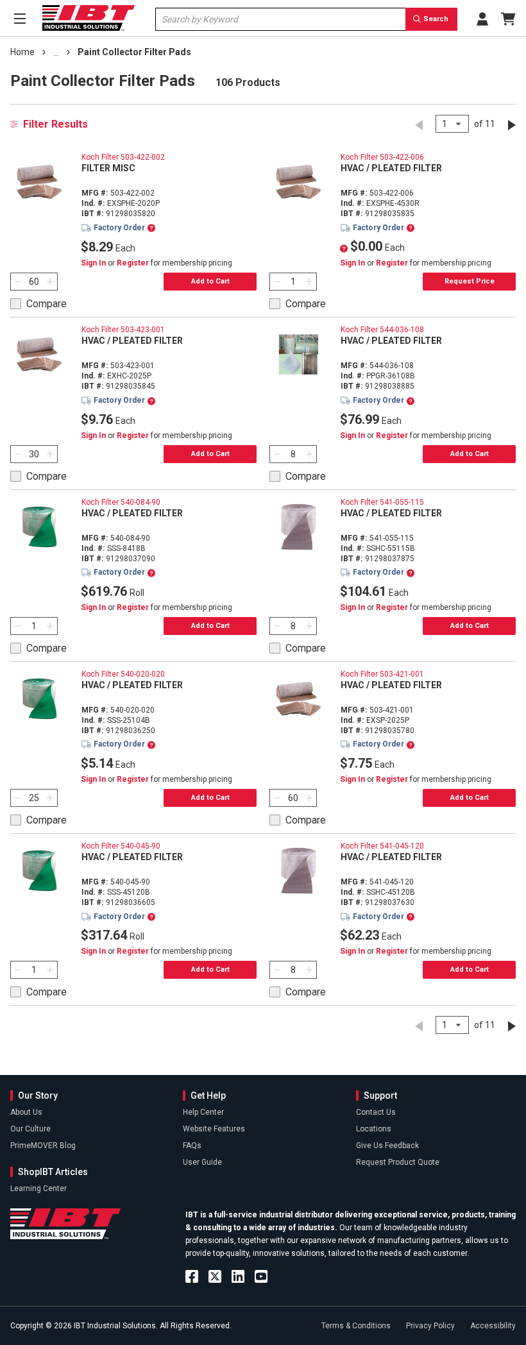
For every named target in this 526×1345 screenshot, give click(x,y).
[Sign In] (482, 19)
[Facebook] (191, 1276)
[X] (214, 1276)
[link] (56, 53)
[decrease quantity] (16, 282)
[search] (431, 19)
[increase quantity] (52, 282)
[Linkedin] (238, 1276)
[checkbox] (38, 303)
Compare (46, 303)
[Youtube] (261, 1276)
